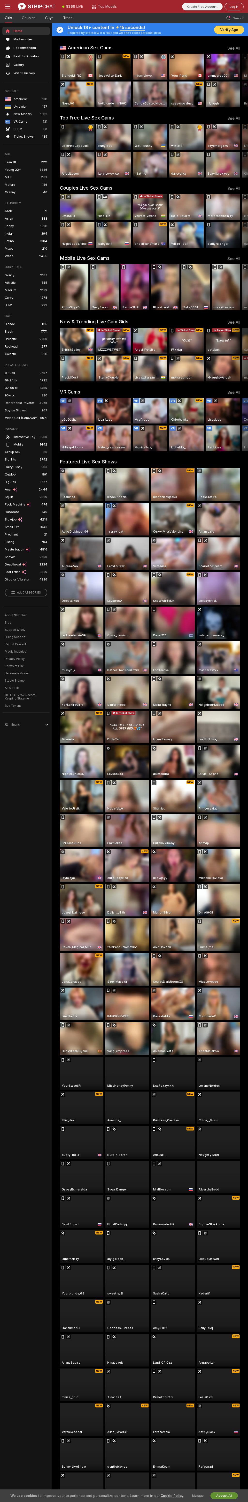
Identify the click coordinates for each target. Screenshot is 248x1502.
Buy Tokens (13, 705)
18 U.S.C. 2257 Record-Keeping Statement (21, 696)
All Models (12, 688)
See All (233, 48)
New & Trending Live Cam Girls (94, 322)
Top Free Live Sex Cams (87, 118)
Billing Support (15, 637)
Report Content (15, 644)
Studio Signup (15, 680)
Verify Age (229, 30)
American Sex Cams (90, 48)
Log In (234, 6)
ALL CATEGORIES (29, 592)
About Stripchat (16, 615)
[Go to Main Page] (37, 6)
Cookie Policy (172, 1496)
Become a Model (17, 673)
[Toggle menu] (8, 6)
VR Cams (70, 392)
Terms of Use (14, 666)
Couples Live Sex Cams (86, 188)
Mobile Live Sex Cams (84, 258)
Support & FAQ (15, 630)
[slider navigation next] (238, 80)
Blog (8, 622)
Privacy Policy (15, 659)
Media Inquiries (15, 651)
